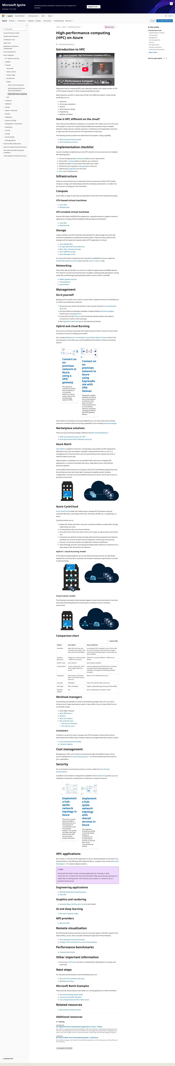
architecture (80, 159)
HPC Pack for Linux (67, 726)
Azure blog (69, 981)
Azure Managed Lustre (67, 254)
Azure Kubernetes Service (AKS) (70, 742)
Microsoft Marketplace (99, 433)
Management (153, 37)
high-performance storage (72, 321)
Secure (61, 171)
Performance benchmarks (157, 49)
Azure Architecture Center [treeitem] (12, 33)
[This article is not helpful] (166, 58)
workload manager (109, 423)
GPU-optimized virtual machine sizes (72, 940)
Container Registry (66, 744)
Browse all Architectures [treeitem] (11, 36)
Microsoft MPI (64, 923)
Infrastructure (153, 35)
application (73, 169)
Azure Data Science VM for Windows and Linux (76, 439)
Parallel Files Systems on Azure (66, 261)
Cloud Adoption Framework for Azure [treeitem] (15, 156)
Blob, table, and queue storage (70, 249)
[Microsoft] (3, 16)
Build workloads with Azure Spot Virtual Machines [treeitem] (16, 89)
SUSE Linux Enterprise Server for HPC (72, 437)
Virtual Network (65, 282)
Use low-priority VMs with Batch (71, 997)
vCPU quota (72, 962)
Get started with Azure (165, 21)
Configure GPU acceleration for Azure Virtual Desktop (78, 942)
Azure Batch (60, 449)
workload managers (107, 311)
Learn (58, 27)
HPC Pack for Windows (69, 724)
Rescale (62, 716)
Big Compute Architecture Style (70, 140)
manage (81, 166)
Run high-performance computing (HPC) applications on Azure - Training (79, 1027)
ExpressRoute (64, 284)
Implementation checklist (156, 33)
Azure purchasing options (79, 757)
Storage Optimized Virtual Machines (72, 247)
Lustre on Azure (94, 261)
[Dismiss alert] (171, 3)
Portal (153, 21)
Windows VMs (64, 207)
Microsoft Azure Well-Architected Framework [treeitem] (14, 151)
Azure (64, 27)
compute (71, 161)
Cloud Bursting (101, 776)
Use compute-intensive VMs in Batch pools (74, 1000)
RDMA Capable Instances (68, 279)
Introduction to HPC (155, 30)
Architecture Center (74, 27)
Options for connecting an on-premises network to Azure (87, 337)
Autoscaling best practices (69, 142)
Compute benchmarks (67, 952)
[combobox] (14, 29)
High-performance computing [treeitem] (17, 94)
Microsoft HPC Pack (66, 721)
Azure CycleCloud (62, 511)
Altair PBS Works (65, 713)
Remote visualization (155, 47)
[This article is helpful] (164, 58)
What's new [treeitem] (7, 43)
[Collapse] (26, 25)
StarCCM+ (63, 895)
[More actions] (117, 27)
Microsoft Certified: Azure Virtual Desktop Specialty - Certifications (77, 1037)
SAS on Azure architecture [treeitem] (16, 85)
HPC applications (154, 45)
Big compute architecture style (70, 1010)
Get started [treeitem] (10, 68)
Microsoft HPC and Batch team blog (72, 979)
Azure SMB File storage (67, 252)
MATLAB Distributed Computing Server (73, 892)
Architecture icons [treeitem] (9, 39)
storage (73, 164)
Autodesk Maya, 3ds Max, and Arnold (72, 904)
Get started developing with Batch (71, 995)
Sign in (171, 16)
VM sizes (78, 316)
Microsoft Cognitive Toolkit (69, 914)
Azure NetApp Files (66, 244)
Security (151, 42)
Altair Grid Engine (66, 718)
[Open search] (166, 16)
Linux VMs (63, 205)
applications (77, 314)
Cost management (154, 40)
